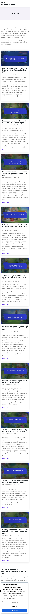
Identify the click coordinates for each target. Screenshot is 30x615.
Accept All (15, 610)
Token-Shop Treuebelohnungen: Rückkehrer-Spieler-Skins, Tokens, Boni (14, 277)
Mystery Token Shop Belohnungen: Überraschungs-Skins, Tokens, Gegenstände (15, 531)
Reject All (14, 606)
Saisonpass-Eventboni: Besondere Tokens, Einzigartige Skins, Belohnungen (15, 173)
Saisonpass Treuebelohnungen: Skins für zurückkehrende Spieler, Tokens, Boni (15, 328)
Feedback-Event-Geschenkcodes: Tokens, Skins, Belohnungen (14, 122)
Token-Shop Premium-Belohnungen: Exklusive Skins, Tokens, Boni (14, 431)
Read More (5, 99)
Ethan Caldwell (8, 74)
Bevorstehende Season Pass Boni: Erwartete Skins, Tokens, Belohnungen (14, 70)
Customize (14, 603)
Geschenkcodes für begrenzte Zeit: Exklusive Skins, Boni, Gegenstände (14, 226)
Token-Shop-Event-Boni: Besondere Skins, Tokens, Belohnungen (15, 482)
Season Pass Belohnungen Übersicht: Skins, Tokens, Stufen (15, 381)
